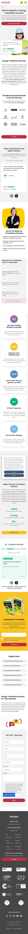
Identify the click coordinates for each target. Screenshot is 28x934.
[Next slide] (16, 196)
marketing (15, 501)
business (15, 74)
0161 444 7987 (18, 837)
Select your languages (7, 271)
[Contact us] (21, 2)
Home (2, 6)
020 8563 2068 (14, 830)
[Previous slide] (11, 196)
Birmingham (18, 846)
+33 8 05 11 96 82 (9, 843)
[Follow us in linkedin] (14, 915)
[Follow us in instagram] (21, 915)
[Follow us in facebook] (7, 915)
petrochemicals (22, 501)
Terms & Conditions (17, 928)
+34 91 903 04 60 (9, 837)
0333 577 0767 (14, 821)
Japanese (14, 493)
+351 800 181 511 (9, 849)
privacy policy (15, 640)
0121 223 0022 (18, 849)
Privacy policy (9, 928)
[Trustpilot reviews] (12, 51)
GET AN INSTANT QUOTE (14, 23)
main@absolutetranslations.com (14, 824)
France (7, 840)
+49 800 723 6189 (18, 843)
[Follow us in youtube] (17, 915)
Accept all (14, 472)
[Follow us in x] (10, 915)
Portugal (8, 846)
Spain (7, 834)
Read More (18, 465)
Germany (17, 840)
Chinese (8, 493)
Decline (14, 475)
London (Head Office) (14, 827)
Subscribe (14, 859)
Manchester (18, 834)
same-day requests (14, 711)
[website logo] (5, 2)
